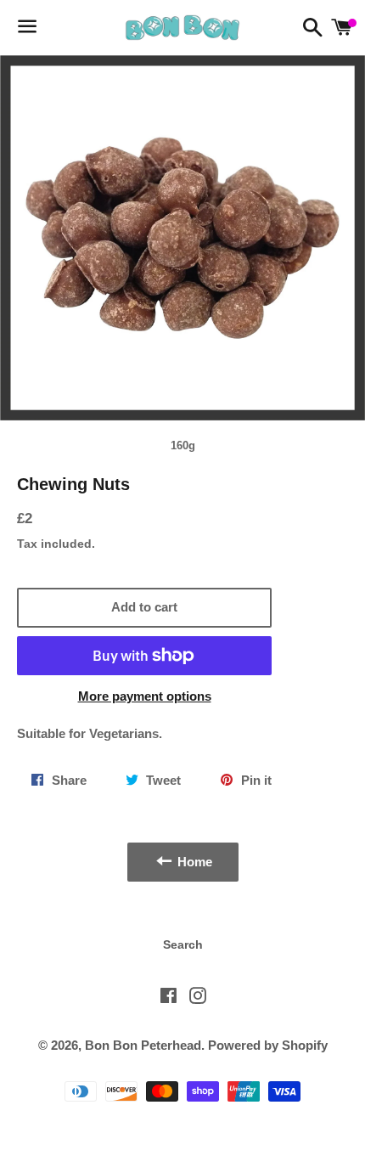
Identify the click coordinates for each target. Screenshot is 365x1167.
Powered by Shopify (268, 1045)
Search (183, 944)
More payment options (144, 696)
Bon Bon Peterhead (143, 1045)
